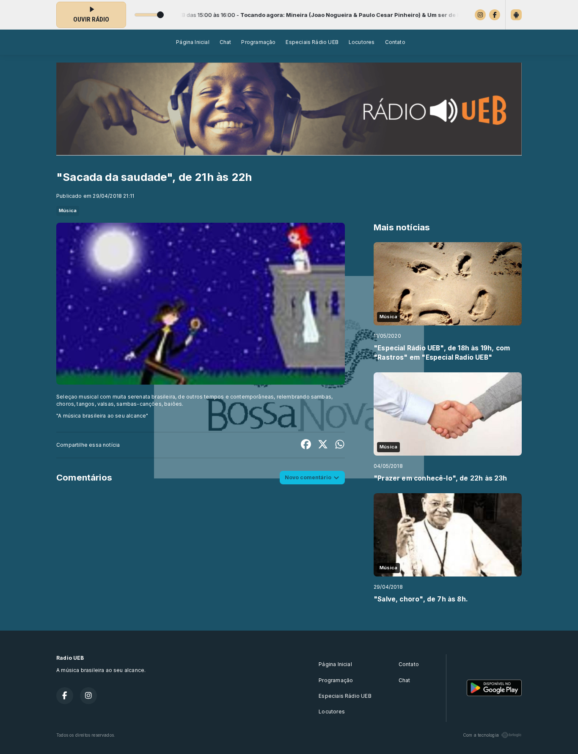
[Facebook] (494, 14)
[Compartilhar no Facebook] (306, 445)
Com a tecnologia (481, 735)
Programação (258, 42)
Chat (225, 42)
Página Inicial (192, 42)
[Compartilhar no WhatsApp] (340, 445)
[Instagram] (480, 14)
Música (68, 210)
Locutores (362, 42)
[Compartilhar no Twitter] (323, 445)
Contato (395, 42)
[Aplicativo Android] (516, 14)
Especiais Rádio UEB (312, 42)
